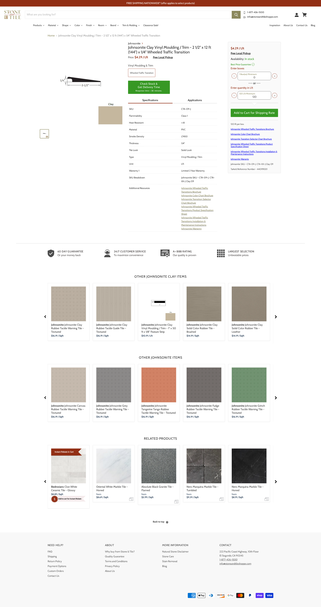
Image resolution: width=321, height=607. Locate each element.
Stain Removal (169, 561)
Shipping (52, 556)
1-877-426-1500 (255, 12)
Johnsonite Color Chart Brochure (197, 195)
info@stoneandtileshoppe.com (262, 16)
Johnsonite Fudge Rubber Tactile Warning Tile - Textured (203, 409)
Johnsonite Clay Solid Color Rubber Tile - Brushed (202, 328)
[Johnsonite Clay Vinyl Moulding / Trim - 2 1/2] (82, 84)
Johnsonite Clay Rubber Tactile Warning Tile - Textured (67, 328)
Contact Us (53, 575)
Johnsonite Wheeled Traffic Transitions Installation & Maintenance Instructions (194, 221)
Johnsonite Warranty (191, 228)
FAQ (50, 551)
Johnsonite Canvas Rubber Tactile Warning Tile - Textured (68, 409)
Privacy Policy (112, 566)
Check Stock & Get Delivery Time (149, 87)
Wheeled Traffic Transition (141, 72)
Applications (195, 100)
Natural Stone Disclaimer (175, 551)
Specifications (150, 100)
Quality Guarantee (114, 556)
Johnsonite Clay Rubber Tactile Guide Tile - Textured (111, 328)
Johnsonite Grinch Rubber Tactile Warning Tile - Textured (248, 409)
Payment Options (57, 566)
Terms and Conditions (116, 561)
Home (51, 35)
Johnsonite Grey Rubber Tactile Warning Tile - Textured (112, 409)
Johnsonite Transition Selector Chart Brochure (251, 139)
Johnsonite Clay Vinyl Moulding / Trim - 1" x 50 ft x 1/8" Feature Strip (158, 328)
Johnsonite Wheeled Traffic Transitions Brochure (252, 129)
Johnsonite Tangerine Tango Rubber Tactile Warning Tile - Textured (158, 409)
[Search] (236, 15)
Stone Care (168, 556)
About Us (110, 571)
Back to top (158, 521)
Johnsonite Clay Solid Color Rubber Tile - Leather (247, 328)
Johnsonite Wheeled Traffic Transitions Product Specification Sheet (197, 210)
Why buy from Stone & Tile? (120, 551)
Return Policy (55, 561)
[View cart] (304, 15)
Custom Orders (56, 571)
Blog (164, 566)
